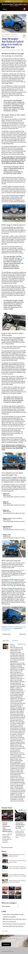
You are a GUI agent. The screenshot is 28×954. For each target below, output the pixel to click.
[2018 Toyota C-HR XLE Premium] (11, 888)
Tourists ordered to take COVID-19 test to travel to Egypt (17, 881)
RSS (4, 911)
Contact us (6, 944)
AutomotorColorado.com (14, 4)
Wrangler (12, 581)
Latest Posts (15, 640)
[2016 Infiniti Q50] (18, 888)
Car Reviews (18, 50)
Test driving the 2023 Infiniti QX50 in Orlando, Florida (17, 861)
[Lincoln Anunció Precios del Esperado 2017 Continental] (11, 893)
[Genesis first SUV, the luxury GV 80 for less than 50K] (20, 815)
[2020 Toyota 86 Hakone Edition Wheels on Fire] (18, 897)
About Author (6, 640)
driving (22, 258)
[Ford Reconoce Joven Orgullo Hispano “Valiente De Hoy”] (18, 893)
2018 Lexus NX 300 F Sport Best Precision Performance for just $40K (17, 875)
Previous (3, 827)
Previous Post (6, 634)
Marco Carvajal (7, 50)
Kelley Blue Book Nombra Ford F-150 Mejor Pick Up (17, 855)
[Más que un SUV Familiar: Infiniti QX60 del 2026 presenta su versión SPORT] (5, 897)
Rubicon (18, 125)
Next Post (22, 634)
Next (25, 827)
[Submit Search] (6, 1)
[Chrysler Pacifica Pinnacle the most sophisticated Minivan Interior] (7, 815)
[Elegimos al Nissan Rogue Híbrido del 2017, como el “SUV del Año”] (5, 893)
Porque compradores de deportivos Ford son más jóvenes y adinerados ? (14, 868)
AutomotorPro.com (6, 630)
